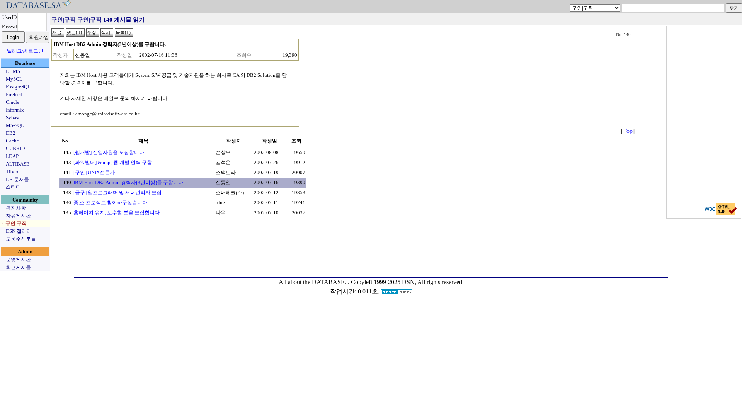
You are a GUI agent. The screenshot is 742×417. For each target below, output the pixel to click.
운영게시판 (18, 260)
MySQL (14, 79)
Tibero (13, 172)
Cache (12, 141)
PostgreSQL (18, 87)
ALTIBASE (17, 164)
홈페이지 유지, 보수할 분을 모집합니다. (117, 212)
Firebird (14, 94)
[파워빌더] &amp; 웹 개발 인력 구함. (113, 162)
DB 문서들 (17, 179)
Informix (15, 110)
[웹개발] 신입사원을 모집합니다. (109, 152)
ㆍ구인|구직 (13, 223)
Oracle (12, 102)
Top (628, 131)
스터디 (13, 187)
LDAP (12, 156)
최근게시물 (18, 267)
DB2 (10, 133)
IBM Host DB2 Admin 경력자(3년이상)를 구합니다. (128, 182)
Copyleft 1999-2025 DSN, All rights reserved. (407, 282)
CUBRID (15, 148)
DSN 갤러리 (19, 231)
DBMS (13, 71)
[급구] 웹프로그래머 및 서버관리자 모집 (117, 192)
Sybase (13, 117)
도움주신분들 (21, 239)
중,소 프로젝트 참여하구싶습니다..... (113, 202)
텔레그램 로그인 (25, 51)
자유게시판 (18, 216)
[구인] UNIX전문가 (94, 172)
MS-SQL (15, 125)
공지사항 (16, 208)
